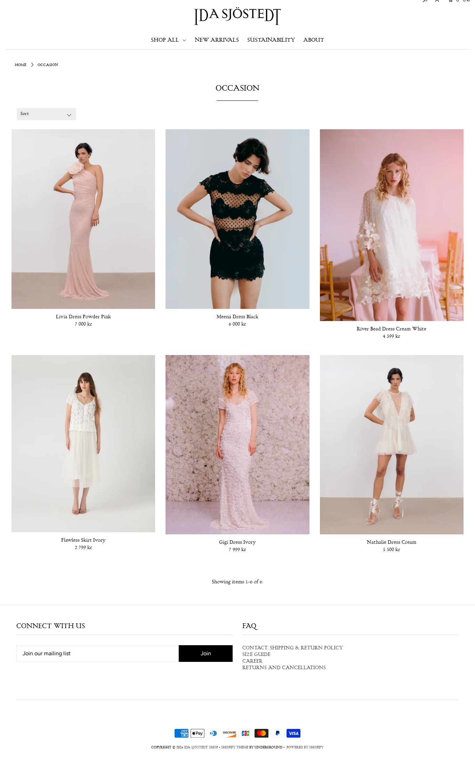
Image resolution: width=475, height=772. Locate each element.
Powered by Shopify (305, 748)
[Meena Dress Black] (237, 219)
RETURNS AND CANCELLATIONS (284, 668)
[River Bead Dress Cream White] (392, 225)
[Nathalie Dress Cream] (392, 445)
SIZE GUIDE (256, 655)
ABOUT (313, 40)
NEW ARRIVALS (217, 40)
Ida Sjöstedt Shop (201, 748)
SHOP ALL (165, 40)
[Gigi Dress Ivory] (237, 445)
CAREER (252, 661)
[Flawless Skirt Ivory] (83, 443)
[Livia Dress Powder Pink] (83, 219)
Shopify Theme (234, 748)
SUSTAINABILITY (271, 40)
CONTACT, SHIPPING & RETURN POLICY (292, 648)
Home (20, 65)
